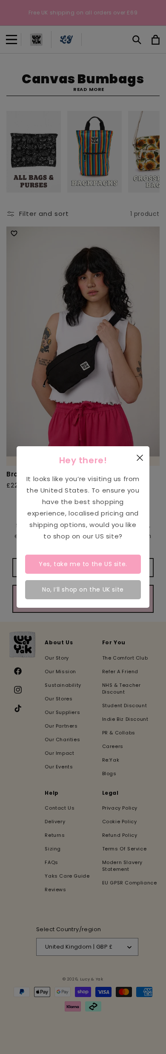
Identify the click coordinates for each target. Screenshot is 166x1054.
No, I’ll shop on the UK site (83, 589)
